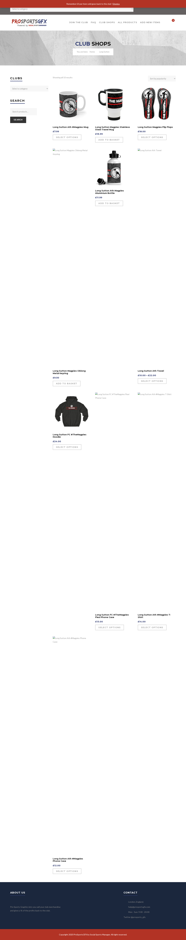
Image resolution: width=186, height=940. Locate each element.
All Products (127, 22)
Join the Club (78, 22)
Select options (67, 137)
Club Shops (107, 22)
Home (92, 52)
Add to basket (109, 139)
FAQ (93, 22)
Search (18, 120)
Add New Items (150, 22)
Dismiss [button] (116, 4)
